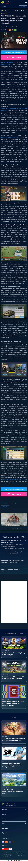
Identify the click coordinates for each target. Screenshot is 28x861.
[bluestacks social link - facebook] (10, 842)
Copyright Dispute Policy (15, 855)
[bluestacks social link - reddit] (6, 842)
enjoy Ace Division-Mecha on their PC (14, 479)
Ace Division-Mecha (20, 10)
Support (4, 833)
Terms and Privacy (6, 855)
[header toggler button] (26, 2)
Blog (6, 10)
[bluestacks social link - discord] (3, 842)
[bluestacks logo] (6, 2)
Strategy (14, 503)
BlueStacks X (5, 506)
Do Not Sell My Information (7, 856)
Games (11, 10)
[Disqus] (14, 601)
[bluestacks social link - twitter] (13, 842)
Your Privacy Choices (15, 860)
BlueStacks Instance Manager (9, 137)
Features (4, 819)
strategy (3, 64)
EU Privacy (23, 855)
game (7, 64)
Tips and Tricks (5, 503)
